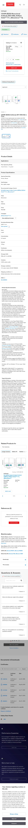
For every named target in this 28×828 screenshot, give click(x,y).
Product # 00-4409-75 (10, 328)
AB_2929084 (4, 280)
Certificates (16, 34)
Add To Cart (14, 67)
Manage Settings (14, 814)
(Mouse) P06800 (19, 550)
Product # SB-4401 (13, 326)
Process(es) (6, 564)
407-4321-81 (14, 123)
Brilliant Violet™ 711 (6, 215)
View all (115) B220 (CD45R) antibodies (14, 22)
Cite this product (14, 522)
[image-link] (11, 99)
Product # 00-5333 (6, 348)
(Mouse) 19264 (19, 553)
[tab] (14, 559)
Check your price (10, 63)
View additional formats (8, 218)
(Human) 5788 (12, 553)
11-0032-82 (21, 119)
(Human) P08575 (10, 550)
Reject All (14, 818)
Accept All (14, 823)
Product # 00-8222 (6, 345)
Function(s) (6, 559)
